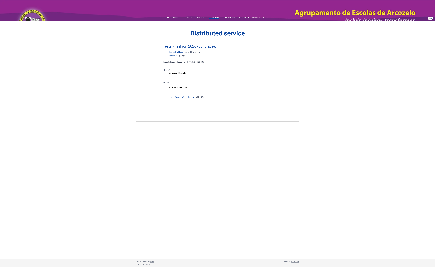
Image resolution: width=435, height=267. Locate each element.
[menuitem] (168, 17)
